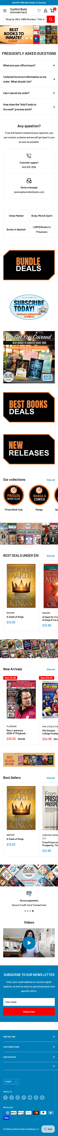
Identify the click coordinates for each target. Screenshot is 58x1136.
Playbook (12, 726)
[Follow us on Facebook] (5, 1097)
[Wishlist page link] (39, 10)
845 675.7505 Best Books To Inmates (29, 2)
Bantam (10, 612)
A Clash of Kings (15, 616)
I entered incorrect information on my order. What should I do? (24, 79)
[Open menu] (4, 10)
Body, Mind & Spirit (41, 215)
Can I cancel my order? (16, 93)
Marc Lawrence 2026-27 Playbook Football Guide (16, 732)
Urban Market (16, 215)
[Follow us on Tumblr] (42, 1097)
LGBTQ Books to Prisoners (42, 229)
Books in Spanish (16, 229)
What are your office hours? (19, 65)
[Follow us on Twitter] (11, 1097)
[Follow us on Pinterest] (24, 1097)
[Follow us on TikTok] (36, 1097)
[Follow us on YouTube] (30, 1097)
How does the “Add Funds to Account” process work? (19, 107)
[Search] (51, 19)
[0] (52, 10)
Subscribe (29, 1011)
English (8, 1081)
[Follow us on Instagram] (17, 1097)
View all (51, 479)
